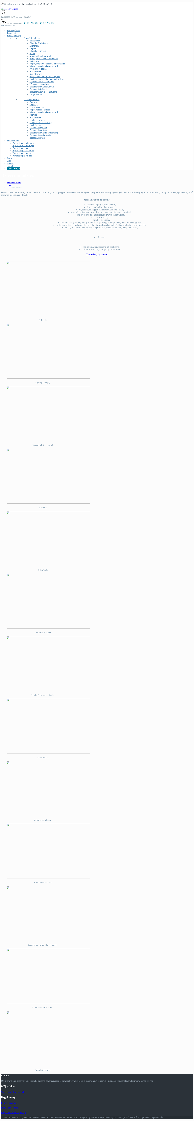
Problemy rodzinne (38, 69)
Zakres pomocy (14, 35)
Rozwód (33, 115)
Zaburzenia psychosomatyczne (43, 92)
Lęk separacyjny (37, 107)
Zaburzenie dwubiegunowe (42, 86)
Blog (9, 161)
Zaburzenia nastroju (38, 130)
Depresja (33, 48)
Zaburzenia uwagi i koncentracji (44, 132)
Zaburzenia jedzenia (39, 89)
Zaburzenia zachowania (40, 135)
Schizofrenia (35, 71)
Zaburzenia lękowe (38, 127)
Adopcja (33, 102)
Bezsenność (35, 40)
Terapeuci (11, 33)
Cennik (10, 166)
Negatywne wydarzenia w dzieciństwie (47, 63)
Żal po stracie (36, 94)
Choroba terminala (38, 51)
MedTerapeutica (14, 182)
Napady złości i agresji (40, 109)
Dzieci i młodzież (31, 99)
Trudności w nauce (38, 120)
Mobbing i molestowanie (41, 56)
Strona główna (13, 30)
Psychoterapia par (20, 148)
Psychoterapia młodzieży (23, 143)
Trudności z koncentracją (41, 122)
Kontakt (10, 163)
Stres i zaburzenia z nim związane (45, 76)
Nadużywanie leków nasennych (44, 58)
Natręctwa (34, 61)
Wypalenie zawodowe (39, 84)
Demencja (34, 46)
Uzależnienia (35, 125)
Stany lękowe (36, 74)
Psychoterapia (13, 140)
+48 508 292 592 (46, 23)
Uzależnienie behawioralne (42, 81)
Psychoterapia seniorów (23, 150)
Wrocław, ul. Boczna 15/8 (12, 1092)
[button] (8, 25)
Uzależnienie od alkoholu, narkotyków (47, 79)
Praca (9, 158)
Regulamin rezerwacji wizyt (13, 1112)
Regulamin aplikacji (10, 1108)
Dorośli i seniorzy (32, 38)
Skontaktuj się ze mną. (97, 254)
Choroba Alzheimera (39, 43)
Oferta (9, 185)
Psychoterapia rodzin (21, 153)
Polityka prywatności (10, 1103)
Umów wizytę (13, 168)
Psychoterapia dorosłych (23, 145)
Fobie (32, 53)
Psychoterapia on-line (22, 156)
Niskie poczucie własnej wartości (44, 66)
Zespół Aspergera (37, 138)
